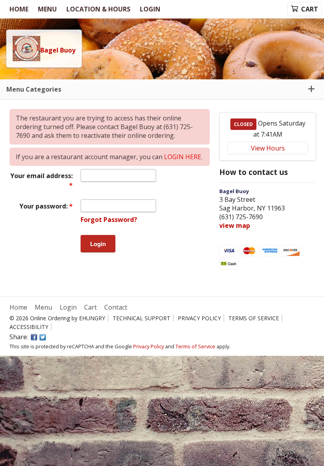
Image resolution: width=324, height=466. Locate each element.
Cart (90, 307)
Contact (115, 307)
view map (234, 225)
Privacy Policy (199, 318)
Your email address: (41, 175)
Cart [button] (309, 9)
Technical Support (141, 318)
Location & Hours (98, 9)
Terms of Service (253, 318)
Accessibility (28, 327)
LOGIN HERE (182, 156)
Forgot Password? (109, 219)
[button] (162, 89)
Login (150, 9)
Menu (47, 9)
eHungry (92, 318)
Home (18, 9)
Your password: (44, 206)
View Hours (268, 148)
